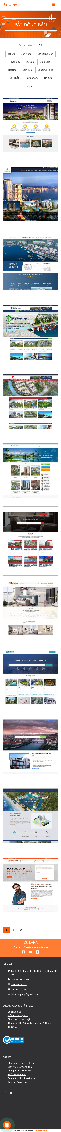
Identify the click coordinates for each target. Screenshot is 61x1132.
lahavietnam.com (41, 1130)
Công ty (15, 61)
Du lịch (30, 61)
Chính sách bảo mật (19, 1019)
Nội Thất (14, 77)
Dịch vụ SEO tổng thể (20, 1066)
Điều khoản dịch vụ (18, 1015)
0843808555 (19, 984)
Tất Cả (11, 53)
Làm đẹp (27, 69)
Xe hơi (30, 86)
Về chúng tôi (15, 1011)
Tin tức (48, 77)
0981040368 (18, 989)
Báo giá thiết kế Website (21, 1078)
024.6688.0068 (20, 979)
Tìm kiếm (40, 45)
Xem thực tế (30, 152)
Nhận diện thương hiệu (21, 1063)
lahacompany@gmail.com (24, 994)
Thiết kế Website (17, 1074)
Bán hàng (26, 53)
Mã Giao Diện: (30, 122)
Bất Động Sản (45, 53)
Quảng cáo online (17, 1082)
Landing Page (45, 69)
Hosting (12, 69)
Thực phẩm (31, 77)
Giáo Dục (45, 61)
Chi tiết (30, 143)
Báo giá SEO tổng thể (20, 1070)
